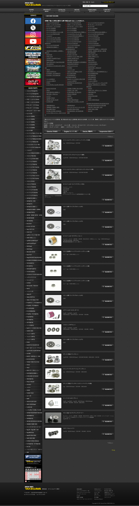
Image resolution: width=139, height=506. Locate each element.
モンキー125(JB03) (30, 119)
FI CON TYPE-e (108, 489)
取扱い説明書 (80, 497)
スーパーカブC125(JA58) (31, 192)
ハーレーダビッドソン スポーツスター (33, 450)
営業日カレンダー (108, 492)
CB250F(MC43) (29, 418)
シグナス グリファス (31, 277)
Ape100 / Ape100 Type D (31, 243)
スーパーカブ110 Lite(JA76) (32, 93)
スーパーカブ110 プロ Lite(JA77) (33, 96)
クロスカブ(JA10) (30, 181)
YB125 (27, 367)
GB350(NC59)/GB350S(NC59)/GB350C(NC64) (34, 412)
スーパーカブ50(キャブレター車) (34, 133)
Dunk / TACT (29, 254)
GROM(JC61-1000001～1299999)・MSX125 (32, 210)
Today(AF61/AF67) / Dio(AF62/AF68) (33, 257)
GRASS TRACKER (92, 96)
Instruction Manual (98, 499)
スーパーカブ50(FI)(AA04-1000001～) (32, 139)
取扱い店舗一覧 (86, 2)
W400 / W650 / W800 (30, 438)
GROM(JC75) (29, 204)
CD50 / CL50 (29, 232)
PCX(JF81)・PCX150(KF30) (32, 314)
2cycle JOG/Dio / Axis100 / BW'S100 (33, 350)
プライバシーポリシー (109, 495)
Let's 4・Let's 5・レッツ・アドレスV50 (32, 348)
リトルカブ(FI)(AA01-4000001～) (33, 153)
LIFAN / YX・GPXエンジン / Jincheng (31, 371)
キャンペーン (97, 495)
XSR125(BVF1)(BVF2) (31, 269)
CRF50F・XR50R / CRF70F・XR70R (34, 215)
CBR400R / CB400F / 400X (31, 424)
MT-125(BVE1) (29, 266)
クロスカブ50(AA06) (31, 156)
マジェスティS (29, 280)
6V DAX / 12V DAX (30, 226)
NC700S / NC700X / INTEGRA (32, 441)
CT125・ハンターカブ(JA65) (32, 99)
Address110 (28, 294)
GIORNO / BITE (29, 331)
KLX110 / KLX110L (30, 359)
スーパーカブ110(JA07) (31, 161)
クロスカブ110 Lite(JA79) (31, 91)
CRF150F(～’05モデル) (52, 94)
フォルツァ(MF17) (30, 333)
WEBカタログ (97, 489)
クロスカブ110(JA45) (31, 184)
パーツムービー (98, 490)
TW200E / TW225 (29, 393)
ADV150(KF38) (29, 322)
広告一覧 (96, 494)
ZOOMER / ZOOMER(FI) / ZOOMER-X (33, 261)
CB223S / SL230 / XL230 (31, 401)
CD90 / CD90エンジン (31, 237)
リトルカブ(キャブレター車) (33, 144)
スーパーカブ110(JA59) (31, 173)
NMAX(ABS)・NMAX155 (32, 285)
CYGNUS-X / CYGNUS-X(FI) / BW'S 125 (33, 275)
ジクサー (28, 387)
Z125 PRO (28, 353)
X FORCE (28, 283)
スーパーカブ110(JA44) (31, 170)
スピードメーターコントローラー (84, 499)
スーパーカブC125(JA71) (31, 195)
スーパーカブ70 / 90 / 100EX (32, 158)
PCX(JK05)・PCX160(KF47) (32, 305)
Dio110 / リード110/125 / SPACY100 (33, 328)
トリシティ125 (29, 291)
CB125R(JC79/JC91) (30, 212)
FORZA (28, 342)
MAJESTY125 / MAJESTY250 (32, 345)
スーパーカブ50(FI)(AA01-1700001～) (32, 137)
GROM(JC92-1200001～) (31, 198)
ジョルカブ (29, 150)
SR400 (27, 398)
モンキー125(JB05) (30, 116)
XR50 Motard (29, 246)
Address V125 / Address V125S (32, 300)
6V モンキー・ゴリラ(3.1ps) (32, 105)
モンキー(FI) (29, 113)
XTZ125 (28, 365)
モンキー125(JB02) (30, 122)
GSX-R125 (28, 384)
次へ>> (111, 136)
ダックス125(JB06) (30, 125)
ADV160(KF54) (29, 319)
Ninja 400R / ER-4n (30, 432)
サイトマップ (107, 497)
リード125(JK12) (30, 325)
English (92, 2)
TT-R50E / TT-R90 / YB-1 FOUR (32, 362)
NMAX (28, 288)
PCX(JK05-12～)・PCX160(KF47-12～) (33, 303)
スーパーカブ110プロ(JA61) (32, 178)
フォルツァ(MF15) (30, 336)
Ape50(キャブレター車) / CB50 (33, 235)
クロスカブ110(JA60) (31, 187)
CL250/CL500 (29, 407)
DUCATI (28, 446)
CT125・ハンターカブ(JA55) (32, 102)
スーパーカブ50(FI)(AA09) (32, 141)
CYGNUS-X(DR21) (30, 271)
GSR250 (28, 390)
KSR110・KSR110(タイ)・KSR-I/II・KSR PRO (32, 357)
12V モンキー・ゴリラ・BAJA (33, 110)
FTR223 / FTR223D (30, 381)
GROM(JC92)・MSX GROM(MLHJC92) (29, 201)
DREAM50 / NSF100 (30, 252)
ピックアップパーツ (81, 494)
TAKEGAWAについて (109, 494)
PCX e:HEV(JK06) (30, 308)
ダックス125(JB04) (30, 127)
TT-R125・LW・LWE (72, 90)
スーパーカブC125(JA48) (31, 189)
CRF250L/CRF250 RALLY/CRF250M (34, 421)
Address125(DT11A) (30, 297)
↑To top (113, 450)
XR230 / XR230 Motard (72, 100)
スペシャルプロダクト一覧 (83, 490)
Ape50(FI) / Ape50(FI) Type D (32, 240)
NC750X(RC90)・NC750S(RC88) (33, 444)
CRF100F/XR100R (30, 218)
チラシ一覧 (96, 492)
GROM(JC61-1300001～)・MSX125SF (31, 207)
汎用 (27, 452)
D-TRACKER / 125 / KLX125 (32, 376)
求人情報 (96, 497)
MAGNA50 (28, 223)
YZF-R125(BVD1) (30, 263)
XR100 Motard (29, 249)
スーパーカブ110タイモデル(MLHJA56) (31, 176)
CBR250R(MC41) (30, 415)
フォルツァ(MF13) (30, 339)
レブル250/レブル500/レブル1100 (33, 410)
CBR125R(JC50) (29, 379)
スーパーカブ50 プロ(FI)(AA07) (33, 147)
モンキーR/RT (29, 130)
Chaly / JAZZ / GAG (30, 229)
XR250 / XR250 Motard (31, 404)
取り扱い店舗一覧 (108, 490)
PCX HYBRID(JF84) (30, 311)
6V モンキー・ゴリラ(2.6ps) (32, 108)
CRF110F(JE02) (29, 221)
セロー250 (28, 396)
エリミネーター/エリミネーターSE (32, 427)
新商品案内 (79, 489)
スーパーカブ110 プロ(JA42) (32, 167)
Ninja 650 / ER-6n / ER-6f (31, 435)
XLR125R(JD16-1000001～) (32, 373)
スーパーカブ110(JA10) (31, 164)
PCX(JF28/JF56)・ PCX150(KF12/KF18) (29, 317)
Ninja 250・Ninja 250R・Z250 (32, 429)
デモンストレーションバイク (83, 492)
